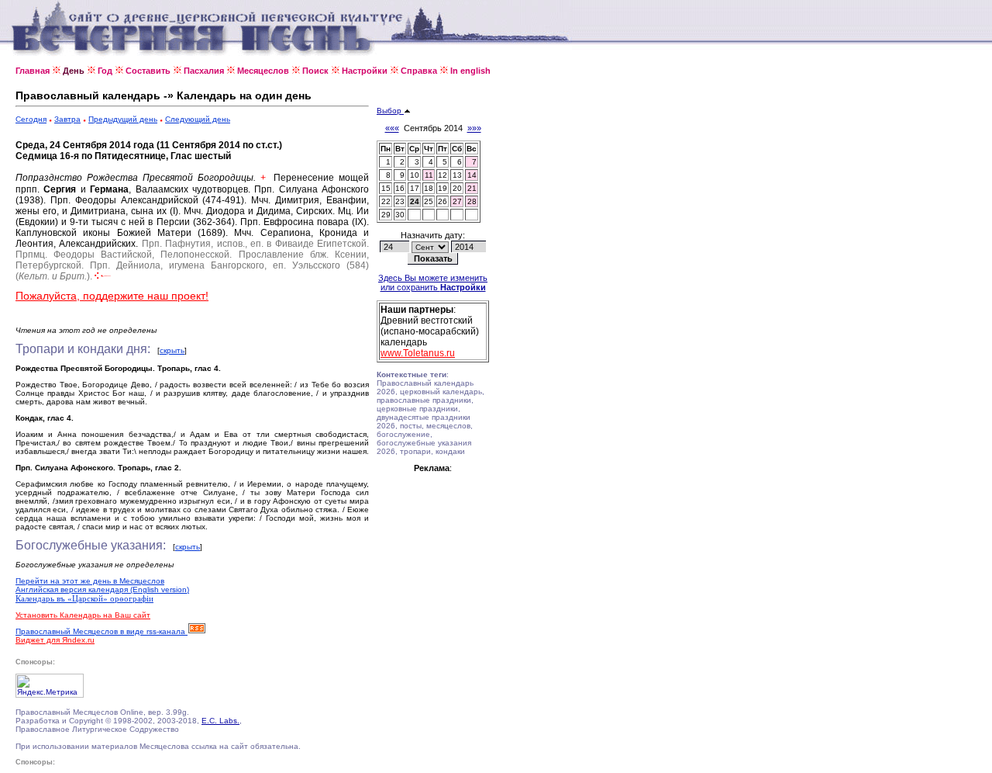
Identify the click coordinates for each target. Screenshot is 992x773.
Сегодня (31, 119)
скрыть (172, 350)
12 (442, 175)
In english (470, 70)
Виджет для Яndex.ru (55, 640)
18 (428, 188)
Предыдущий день (122, 119)
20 (457, 188)
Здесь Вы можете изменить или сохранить (432, 282)
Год (105, 70)
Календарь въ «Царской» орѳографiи (84, 598)
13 (457, 175)
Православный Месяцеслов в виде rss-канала (102, 631)
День (73, 70)
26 (442, 201)
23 (400, 201)
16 (400, 188)
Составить (148, 70)
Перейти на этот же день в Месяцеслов (90, 581)
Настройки (365, 70)
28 (472, 201)
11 (429, 175)
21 (472, 188)
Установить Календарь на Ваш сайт (83, 615)
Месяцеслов (263, 70)
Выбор (390, 110)
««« (392, 128)
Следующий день (197, 119)
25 (428, 201)
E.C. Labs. (220, 720)
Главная (33, 70)
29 (386, 214)
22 (386, 201)
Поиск (315, 70)
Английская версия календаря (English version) (102, 589)
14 (472, 175)
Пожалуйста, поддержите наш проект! (112, 295)
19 (442, 188)
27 (457, 201)
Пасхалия (204, 70)
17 (414, 188)
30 (400, 214)
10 (414, 175)
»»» (474, 128)
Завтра (67, 119)
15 (386, 188)
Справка (419, 70)
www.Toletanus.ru (418, 353)
